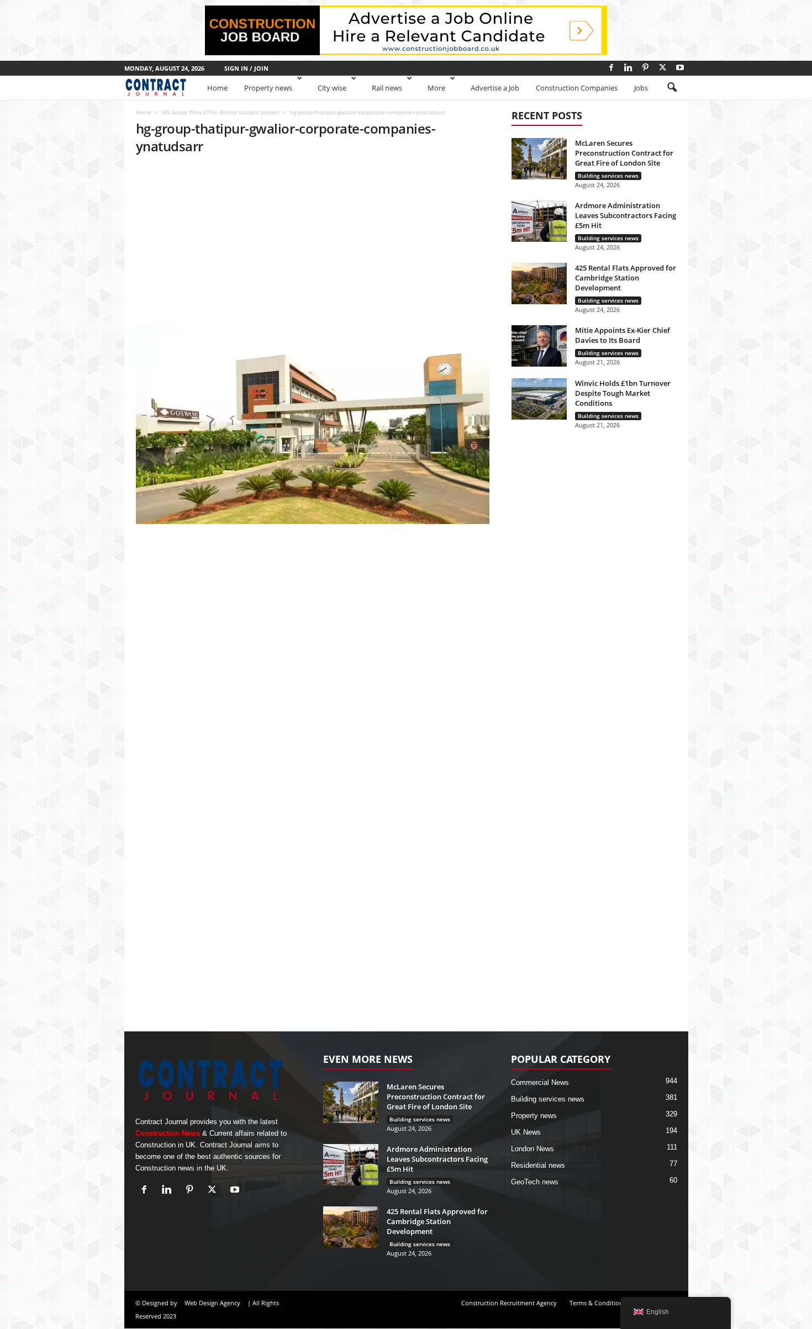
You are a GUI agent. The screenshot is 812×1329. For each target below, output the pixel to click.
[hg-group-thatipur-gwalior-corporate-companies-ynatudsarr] (312, 424)
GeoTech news (534, 1182)
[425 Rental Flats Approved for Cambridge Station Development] (539, 283)
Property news (268, 88)
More (436, 88)
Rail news (387, 88)
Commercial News (540, 1082)
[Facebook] (611, 67)
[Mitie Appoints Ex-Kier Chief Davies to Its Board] (539, 346)
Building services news (608, 175)
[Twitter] (662, 67)
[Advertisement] (312, 243)
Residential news (538, 1165)
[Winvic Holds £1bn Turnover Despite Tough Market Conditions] (539, 399)
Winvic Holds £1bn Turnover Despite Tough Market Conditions (623, 393)
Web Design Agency (212, 1303)
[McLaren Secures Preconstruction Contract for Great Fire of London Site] (539, 158)
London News (532, 1149)
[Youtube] (680, 67)
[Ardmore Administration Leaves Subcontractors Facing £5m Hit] (539, 221)
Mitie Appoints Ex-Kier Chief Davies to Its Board (622, 335)
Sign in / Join (246, 68)
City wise (332, 88)
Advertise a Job (495, 88)
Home (217, 88)
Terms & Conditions (598, 1303)
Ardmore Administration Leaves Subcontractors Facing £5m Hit (625, 215)
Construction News (167, 1133)
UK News (526, 1132)
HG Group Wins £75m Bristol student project (221, 112)
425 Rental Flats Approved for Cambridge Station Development (625, 278)
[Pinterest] (645, 67)
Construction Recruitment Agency (509, 1303)
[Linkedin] (628, 67)
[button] (672, 88)
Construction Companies (577, 88)
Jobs (641, 88)
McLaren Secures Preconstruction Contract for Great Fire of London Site (624, 153)
